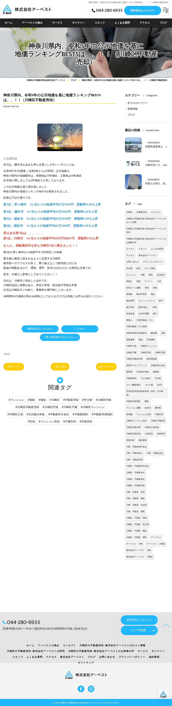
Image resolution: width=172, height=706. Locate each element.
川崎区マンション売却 (136, 420)
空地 (147, 287)
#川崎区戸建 (69, 407)
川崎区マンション (149, 346)
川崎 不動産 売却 (135, 492)
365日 (159, 385)
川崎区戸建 (131, 352)
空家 (163, 333)
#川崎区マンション (92, 407)
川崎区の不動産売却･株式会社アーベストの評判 (146, 230)
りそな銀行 (146, 378)
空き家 (129, 268)
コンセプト (156, 212)
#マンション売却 (49, 421)
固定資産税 (152, 359)
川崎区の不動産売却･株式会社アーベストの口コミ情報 (146, 220)
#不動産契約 (80, 414)
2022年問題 (144, 313)
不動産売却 (141, 212)
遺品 (153, 294)
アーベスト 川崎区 (156, 544)
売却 (155, 307)
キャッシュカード (147, 300)
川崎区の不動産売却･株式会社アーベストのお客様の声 (146, 240)
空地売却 (161, 433)
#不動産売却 (71, 400)
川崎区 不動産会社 (135, 479)
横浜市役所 (141, 294)
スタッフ (143, 249)
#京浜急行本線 (35, 414)
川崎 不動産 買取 (135, 511)
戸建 (143, 275)
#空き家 (87, 400)
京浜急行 (161, 275)
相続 (138, 281)
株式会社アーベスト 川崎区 (139, 556)
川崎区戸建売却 (158, 420)
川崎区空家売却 (133, 427)
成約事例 (143, 440)
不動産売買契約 (133, 401)
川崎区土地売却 (152, 427)
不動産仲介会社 (158, 365)
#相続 (42, 400)
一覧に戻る (60, 366)
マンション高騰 (133, 408)
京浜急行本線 (142, 371)
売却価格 (151, 339)
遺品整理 (130, 300)
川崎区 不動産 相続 (136, 530)
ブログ (6, 354)
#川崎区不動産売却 (27, 407)
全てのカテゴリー (137, 103)
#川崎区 (55, 400)
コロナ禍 (149, 385)
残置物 (129, 371)
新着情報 (132, 109)
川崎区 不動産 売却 (136, 518)
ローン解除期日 (133, 385)
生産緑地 (130, 313)
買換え (129, 281)
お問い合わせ (132, 261)
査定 (138, 268)
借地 (155, 287)
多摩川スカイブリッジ (136, 365)
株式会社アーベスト (148, 255)
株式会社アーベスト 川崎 (138, 550)
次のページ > (106, 366)
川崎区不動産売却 (134, 359)
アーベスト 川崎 (134, 544)
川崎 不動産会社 (155, 453)
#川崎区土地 (15, 414)
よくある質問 (157, 249)
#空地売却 (85, 421)
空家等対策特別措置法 (136, 333)
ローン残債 (150, 268)
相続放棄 (130, 339)
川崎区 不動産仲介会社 (137, 466)
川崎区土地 (131, 346)
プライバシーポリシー (153, 261)
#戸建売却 (69, 421)
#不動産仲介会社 (58, 414)
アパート (149, 281)
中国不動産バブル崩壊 (136, 326)
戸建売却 (159, 414)
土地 (159, 281)
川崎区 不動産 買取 (136, 537)
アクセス (130, 255)
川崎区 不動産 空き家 (137, 524)
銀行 (161, 300)
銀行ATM (130, 307)
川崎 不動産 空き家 (136, 505)
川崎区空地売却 (133, 433)
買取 (151, 275)
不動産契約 (131, 378)
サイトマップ (86, 663)
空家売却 (130, 440)
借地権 (129, 294)
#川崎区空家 (103, 400)
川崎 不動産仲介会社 (136, 446)
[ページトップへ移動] (166, 625)
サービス (130, 249)
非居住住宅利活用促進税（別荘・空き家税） (144, 393)
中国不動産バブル (144, 320)
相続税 (156, 371)
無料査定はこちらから (143, 10)
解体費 (154, 333)
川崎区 (129, 212)
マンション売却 (143, 414)
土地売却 (149, 433)
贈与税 (158, 408)
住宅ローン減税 (133, 287)
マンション (131, 275)
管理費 (129, 414)
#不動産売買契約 (102, 414)
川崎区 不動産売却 (135, 485)
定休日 (148, 408)
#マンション (16, 400)
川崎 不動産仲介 (134, 453)
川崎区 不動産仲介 (135, 472)
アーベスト (156, 537)
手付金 (158, 378)
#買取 (31, 400)
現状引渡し (143, 307)
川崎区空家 (160, 352)
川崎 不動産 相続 (135, 498)
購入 (155, 313)
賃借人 (129, 320)
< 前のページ (13, 366)
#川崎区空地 (50, 407)
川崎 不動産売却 (134, 459)
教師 (147, 401)
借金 (141, 339)
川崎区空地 (146, 352)
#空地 (31, 421)
